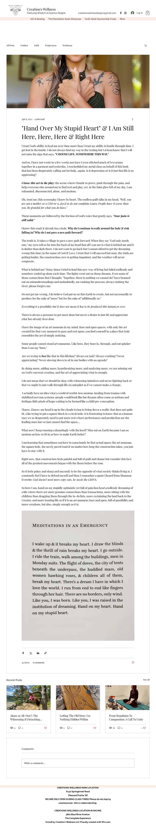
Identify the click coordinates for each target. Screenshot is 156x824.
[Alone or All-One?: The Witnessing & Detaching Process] (29, 697)
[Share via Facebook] (23, 653)
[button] (147, 13)
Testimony (67, 45)
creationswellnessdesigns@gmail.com (97, 13)
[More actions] (132, 119)
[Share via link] (45, 653)
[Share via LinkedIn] (38, 653)
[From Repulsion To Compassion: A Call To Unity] (127, 697)
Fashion (24, 45)
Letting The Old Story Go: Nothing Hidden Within (75, 717)
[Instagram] (125, 12)
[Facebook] (120, 12)
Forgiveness (50, 45)
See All (146, 679)
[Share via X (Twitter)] (30, 653)
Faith (36, 45)
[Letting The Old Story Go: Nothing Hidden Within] (78, 697)
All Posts (10, 45)
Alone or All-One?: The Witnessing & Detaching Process (25, 717)
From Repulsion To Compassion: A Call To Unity (126, 717)
